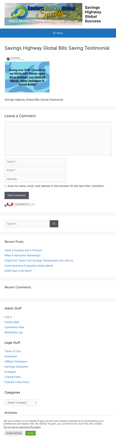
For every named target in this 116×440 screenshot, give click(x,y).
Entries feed (12, 322)
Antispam (10, 371)
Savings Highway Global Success (93, 14)
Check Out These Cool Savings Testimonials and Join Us (39, 260)
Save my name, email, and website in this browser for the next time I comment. (56, 185)
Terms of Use (13, 351)
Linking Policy (13, 376)
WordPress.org (13, 332)
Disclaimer (11, 356)
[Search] (54, 223)
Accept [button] (30, 433)
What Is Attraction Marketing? (22, 255)
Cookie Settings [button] (13, 433)
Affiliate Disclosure (16, 361)
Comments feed (14, 327)
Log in (8, 316)
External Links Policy (17, 382)
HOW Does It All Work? (18, 270)
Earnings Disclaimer (16, 366)
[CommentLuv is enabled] (20, 205)
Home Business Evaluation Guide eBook (29, 265)
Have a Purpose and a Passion (23, 250)
